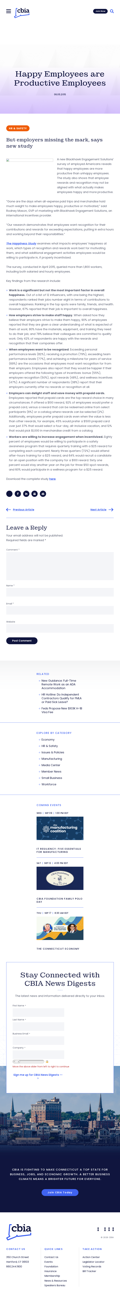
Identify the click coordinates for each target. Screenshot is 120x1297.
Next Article (98, 510)
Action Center (91, 1257)
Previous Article (23, 510)
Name (10, 585)
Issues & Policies (53, 752)
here (52, 479)
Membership (52, 1276)
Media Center (51, 765)
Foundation (51, 1266)
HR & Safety (50, 746)
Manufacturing (52, 759)
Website (10, 621)
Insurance (50, 1271)
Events (48, 1262)
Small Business (52, 778)
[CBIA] (21, 13)
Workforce (49, 784)
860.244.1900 (14, 1266)
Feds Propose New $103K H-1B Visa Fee (62, 710)
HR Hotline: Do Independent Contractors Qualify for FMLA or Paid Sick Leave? (62, 698)
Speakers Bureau (54, 1285)
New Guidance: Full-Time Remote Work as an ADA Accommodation (59, 684)
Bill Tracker (89, 1271)
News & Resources (55, 1281)
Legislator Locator (93, 1262)
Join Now (100, 11)
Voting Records (91, 1266)
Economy (48, 739)
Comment (13, 549)
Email (10, 603)
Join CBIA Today (60, 1192)
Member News (51, 771)
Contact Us (51, 1257)
